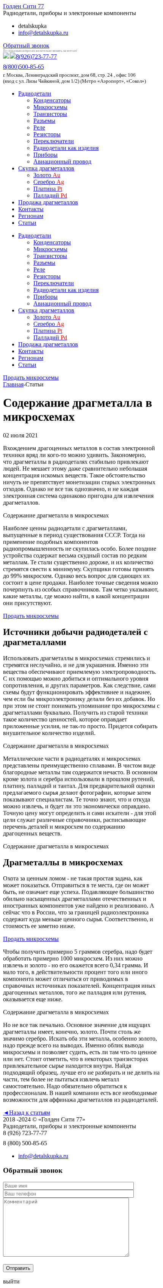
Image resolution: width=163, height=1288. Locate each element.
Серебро (48, 182)
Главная (13, 384)
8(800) (23, 66)
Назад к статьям (26, 1112)
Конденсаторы (52, 100)
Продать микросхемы (31, 377)
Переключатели (53, 141)
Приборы (45, 154)
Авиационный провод (62, 161)
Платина (47, 188)
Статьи (27, 222)
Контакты (31, 209)
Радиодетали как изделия (66, 148)
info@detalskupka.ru (43, 32)
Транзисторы (50, 114)
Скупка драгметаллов (46, 168)
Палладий (50, 195)
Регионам (30, 216)
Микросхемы (50, 107)
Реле (39, 127)
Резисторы (47, 134)
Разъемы (44, 120)
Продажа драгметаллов (48, 202)
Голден (23, 6)
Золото (46, 175)
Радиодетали (34, 93)
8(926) (36, 56)
